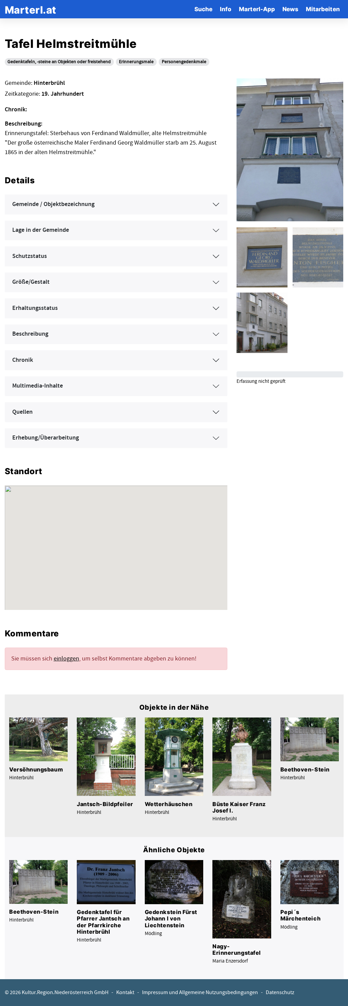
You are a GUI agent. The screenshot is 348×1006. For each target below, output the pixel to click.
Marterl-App (257, 9)
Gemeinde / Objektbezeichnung (53, 204)
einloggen (66, 659)
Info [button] (225, 9)
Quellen (22, 412)
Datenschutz (280, 992)
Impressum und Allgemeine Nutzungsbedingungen (200, 992)
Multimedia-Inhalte (37, 386)
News (290, 9)
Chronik (22, 360)
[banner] (30, 9)
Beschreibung (30, 334)
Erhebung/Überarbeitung (45, 438)
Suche (203, 9)
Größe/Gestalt (31, 282)
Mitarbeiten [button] (323, 9)
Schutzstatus (29, 256)
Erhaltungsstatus (35, 308)
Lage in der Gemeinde (40, 230)
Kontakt (125, 992)
